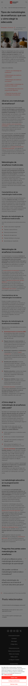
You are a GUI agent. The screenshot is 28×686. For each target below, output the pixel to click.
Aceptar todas (14, 677)
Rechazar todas (14, 684)
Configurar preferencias (14, 680)
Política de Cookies (8, 674)
